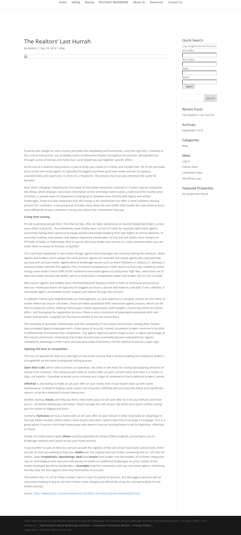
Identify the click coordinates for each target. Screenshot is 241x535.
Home (63, 2)
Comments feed (192, 172)
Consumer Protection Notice (111, 525)
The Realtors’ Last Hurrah (198, 115)
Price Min (188, 50)
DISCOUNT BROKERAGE (113, 2)
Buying (89, 2)
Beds (185, 68)
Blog (62, 48)
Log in (186, 161)
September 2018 (192, 130)
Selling (76, 2)
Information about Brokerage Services (65, 525)
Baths (185, 77)
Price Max (188, 59)
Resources (156, 2)
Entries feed (190, 167)
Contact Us (175, 2)
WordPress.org (191, 178)
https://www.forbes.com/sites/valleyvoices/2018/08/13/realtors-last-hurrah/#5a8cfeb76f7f (87, 493)
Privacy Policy (142, 525)
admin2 (32, 48)
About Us (139, 2)
